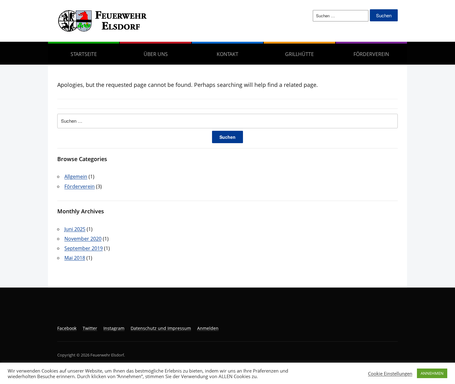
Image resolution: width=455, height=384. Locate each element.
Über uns (156, 54)
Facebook (66, 328)
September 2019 (83, 248)
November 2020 (83, 238)
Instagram (113, 328)
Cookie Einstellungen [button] (390, 373)
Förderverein (371, 54)
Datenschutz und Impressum (161, 328)
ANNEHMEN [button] (432, 373)
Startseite (84, 54)
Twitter (90, 328)
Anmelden (208, 328)
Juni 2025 (74, 229)
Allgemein (75, 176)
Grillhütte (299, 54)
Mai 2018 (74, 257)
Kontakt (227, 54)
